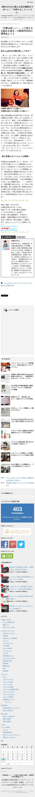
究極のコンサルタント (9, 737)
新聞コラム (6, 624)
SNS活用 (5, 635)
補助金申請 (6, 666)
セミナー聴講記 (5, 727)
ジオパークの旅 (7, 684)
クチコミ (5, 640)
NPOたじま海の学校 (9, 716)
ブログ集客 (6, 646)
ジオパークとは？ (8, 679)
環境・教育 (4, 714)
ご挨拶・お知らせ (6, 619)
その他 (3, 725)
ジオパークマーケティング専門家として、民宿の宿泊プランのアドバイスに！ (22, 365)
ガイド (5, 677)
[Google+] (8, 249)
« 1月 (8, 764)
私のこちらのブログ (14, 222)
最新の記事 (22, 237)
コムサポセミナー (8, 643)
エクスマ (5, 730)
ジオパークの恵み (8, 682)
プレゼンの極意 (7, 648)
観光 (4, 668)
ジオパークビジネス (9, 692)
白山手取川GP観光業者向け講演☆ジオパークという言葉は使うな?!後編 (22, 387)
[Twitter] (3, 249)
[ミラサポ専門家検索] (17, 228)
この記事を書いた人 (9, 237)
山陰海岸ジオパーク (9, 699)
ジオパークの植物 (8, 687)
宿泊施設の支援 (7, 661)
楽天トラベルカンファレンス (11, 735)
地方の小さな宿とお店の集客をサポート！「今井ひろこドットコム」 (17, 9)
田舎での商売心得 (7, 285)
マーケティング (26, 283)
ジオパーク (4, 674)
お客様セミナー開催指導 (10, 638)
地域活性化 (4, 705)
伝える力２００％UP (9, 658)
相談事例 (5, 663)
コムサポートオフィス (12, 283)
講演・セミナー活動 (9, 627)
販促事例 (5, 671)
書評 (2, 741)
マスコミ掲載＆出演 (9, 622)
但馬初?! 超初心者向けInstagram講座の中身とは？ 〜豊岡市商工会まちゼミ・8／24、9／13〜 (22, 376)
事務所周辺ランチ (8, 656)
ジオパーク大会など (9, 694)
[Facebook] (6, 249)
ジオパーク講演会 (8, 697)
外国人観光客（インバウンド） (12, 708)
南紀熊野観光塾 (7, 732)
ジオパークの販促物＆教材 (10, 689)
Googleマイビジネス (9, 633)
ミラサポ (5, 653)
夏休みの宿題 (7, 719)
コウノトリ (8, 702)
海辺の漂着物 (7, 721)
